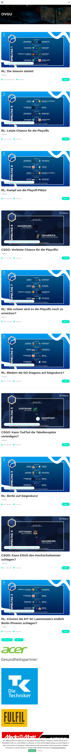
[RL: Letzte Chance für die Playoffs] (35, 109)
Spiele (18, 63)
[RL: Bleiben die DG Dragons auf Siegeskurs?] (35, 351)
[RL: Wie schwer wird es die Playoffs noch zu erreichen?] (35, 287)
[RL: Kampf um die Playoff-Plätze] (35, 168)
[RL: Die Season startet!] (35, 49)
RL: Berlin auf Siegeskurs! (19, 496)
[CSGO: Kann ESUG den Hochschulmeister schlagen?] (35, 534)
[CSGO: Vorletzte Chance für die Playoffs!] (35, 228)
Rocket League (26, 63)
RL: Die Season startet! (17, 71)
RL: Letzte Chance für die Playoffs (25, 130)
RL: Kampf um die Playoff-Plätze (23, 190)
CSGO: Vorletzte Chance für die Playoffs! (29, 249)
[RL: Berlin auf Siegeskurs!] (35, 474)
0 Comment (21, 79)
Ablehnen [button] (40, 750)
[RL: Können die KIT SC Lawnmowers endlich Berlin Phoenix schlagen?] (35, 597)
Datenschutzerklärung (59, 748)
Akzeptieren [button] (32, 750)
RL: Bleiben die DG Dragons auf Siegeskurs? (32, 372)
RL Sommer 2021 (11, 123)
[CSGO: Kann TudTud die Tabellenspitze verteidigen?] (35, 410)
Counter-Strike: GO (26, 242)
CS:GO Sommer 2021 (12, 242)
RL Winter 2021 (11, 63)
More (65, 79)
